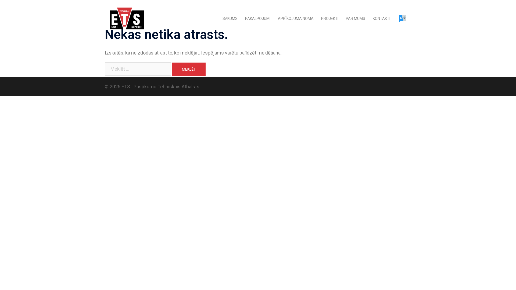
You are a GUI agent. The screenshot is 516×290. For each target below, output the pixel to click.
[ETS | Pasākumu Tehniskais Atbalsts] (126, 18)
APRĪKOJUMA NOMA (296, 18)
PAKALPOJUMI (257, 18)
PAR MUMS (355, 18)
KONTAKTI (381, 18)
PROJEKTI (329, 18)
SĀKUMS (230, 18)
